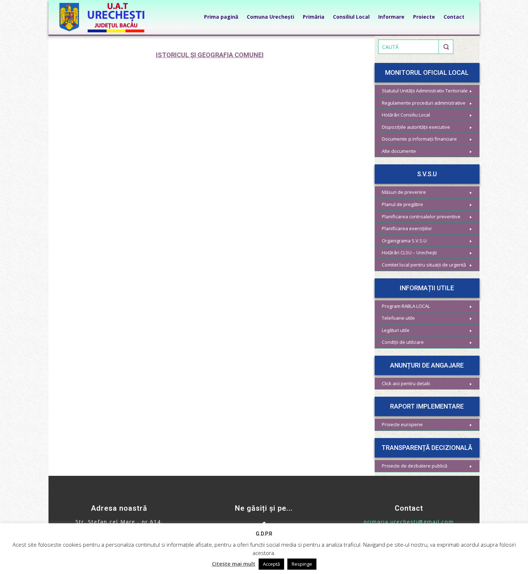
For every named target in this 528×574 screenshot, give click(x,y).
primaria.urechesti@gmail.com (409, 521)
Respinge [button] (302, 564)
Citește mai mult (233, 563)
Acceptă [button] (271, 564)
